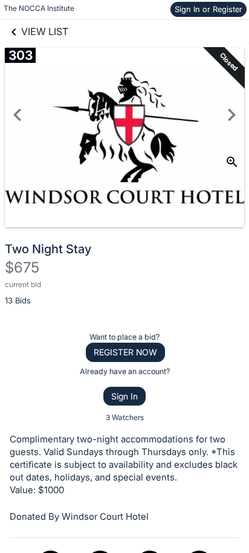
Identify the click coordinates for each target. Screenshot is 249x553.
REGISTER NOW (125, 352)
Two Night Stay (48, 249)
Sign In (124, 396)
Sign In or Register (208, 9)
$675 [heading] (22, 267)
